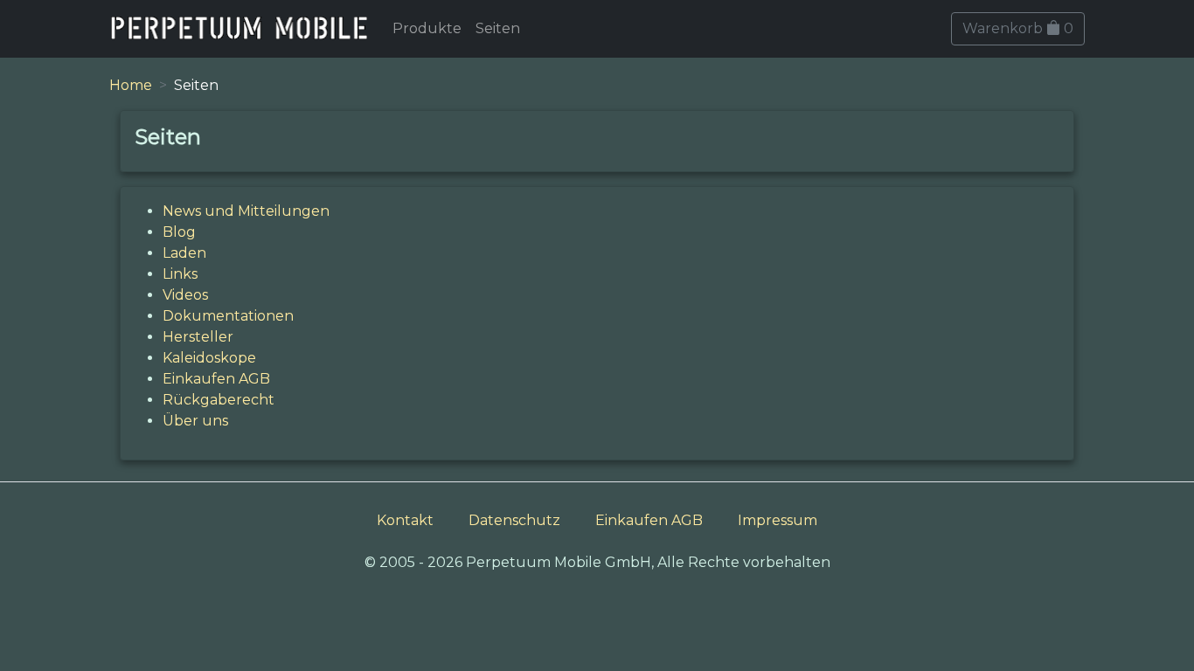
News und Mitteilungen (246, 211)
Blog (179, 232)
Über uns (195, 420)
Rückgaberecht (218, 399)
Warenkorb (1017, 28)
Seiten (498, 28)
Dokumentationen (228, 316)
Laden (184, 253)
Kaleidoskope (209, 357)
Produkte (427, 28)
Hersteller (198, 337)
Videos (185, 295)
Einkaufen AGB (216, 378)
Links (180, 274)
